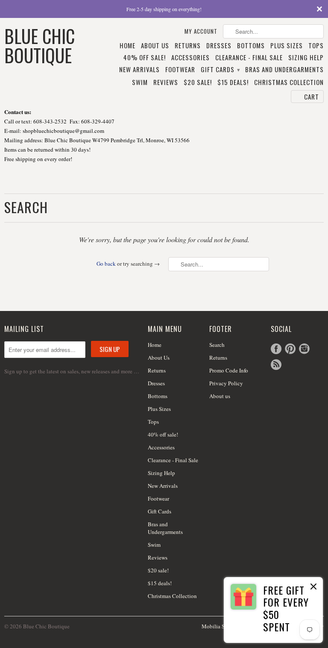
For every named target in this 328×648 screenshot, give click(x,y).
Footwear (180, 69)
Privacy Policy (226, 383)
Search (217, 345)
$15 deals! (233, 82)
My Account (200, 31)
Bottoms (251, 45)
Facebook (276, 348)
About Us (155, 45)
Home (127, 45)
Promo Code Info (228, 370)
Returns (188, 45)
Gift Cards (220, 69)
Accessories (190, 57)
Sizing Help (306, 57)
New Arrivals (139, 69)
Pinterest (290, 348)
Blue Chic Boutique (39, 44)
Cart (311, 96)
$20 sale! (198, 82)
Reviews (165, 82)
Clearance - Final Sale (249, 57)
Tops (316, 45)
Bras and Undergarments (284, 69)
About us (219, 396)
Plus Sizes (286, 45)
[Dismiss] (313, 587)
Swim (140, 82)
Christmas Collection (289, 82)
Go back (106, 263)
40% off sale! (144, 57)
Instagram (304, 348)
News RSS (276, 364)
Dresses (218, 45)
